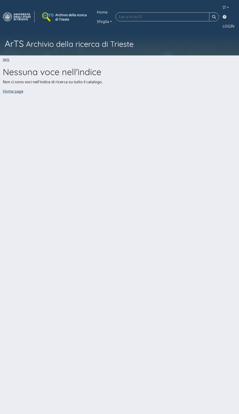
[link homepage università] (64, 16)
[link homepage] (19, 16)
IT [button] (224, 7)
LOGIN (228, 26)
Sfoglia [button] (103, 21)
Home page (13, 91)
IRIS (6, 60)
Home (102, 12)
